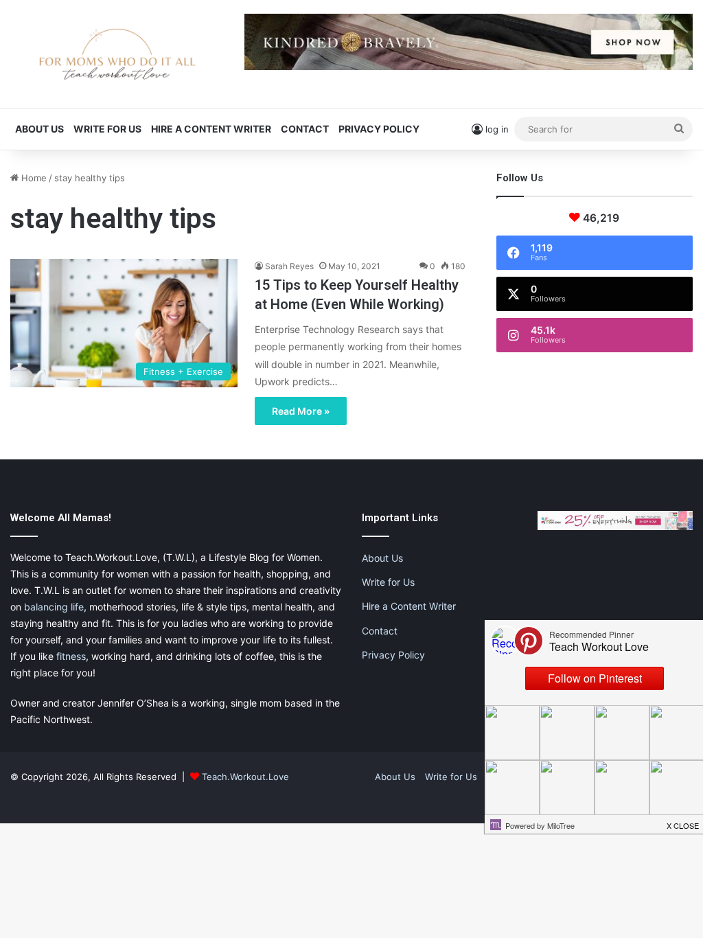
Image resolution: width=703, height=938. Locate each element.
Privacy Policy (378, 129)
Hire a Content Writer (211, 129)
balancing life (54, 607)
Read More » (301, 411)
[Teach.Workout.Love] (117, 53)
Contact (305, 129)
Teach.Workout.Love (245, 776)
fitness (71, 656)
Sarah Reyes (289, 266)
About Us (39, 129)
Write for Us (107, 129)
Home (33, 177)
